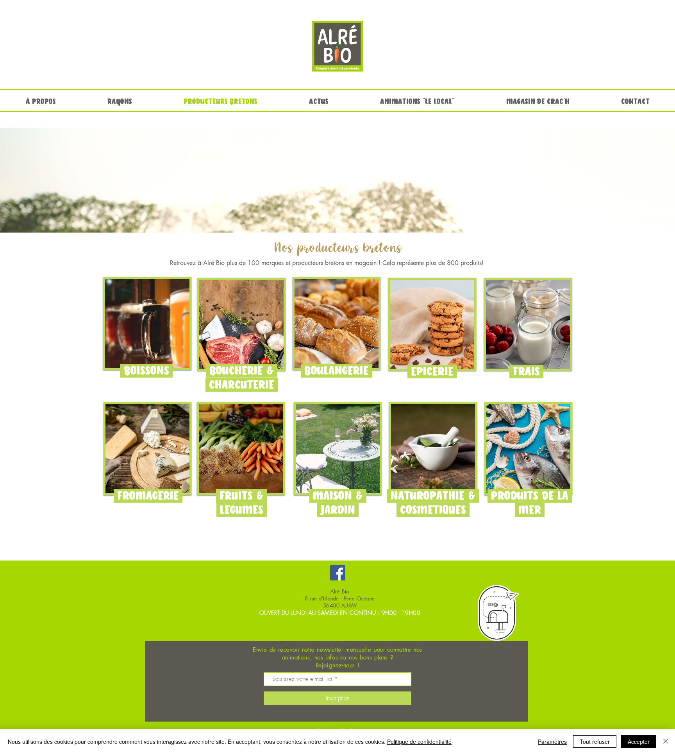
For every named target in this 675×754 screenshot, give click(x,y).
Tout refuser (595, 741)
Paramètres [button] (552, 741)
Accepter (639, 741)
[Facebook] (337, 572)
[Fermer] (665, 741)
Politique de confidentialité (419, 741)
